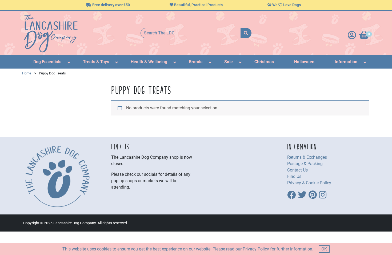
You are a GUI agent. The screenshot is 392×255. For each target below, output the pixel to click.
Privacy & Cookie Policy (309, 182)
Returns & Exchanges (307, 157)
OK (324, 249)
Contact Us (297, 170)
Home (26, 73)
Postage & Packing (305, 163)
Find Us (294, 176)
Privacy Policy (256, 249)
